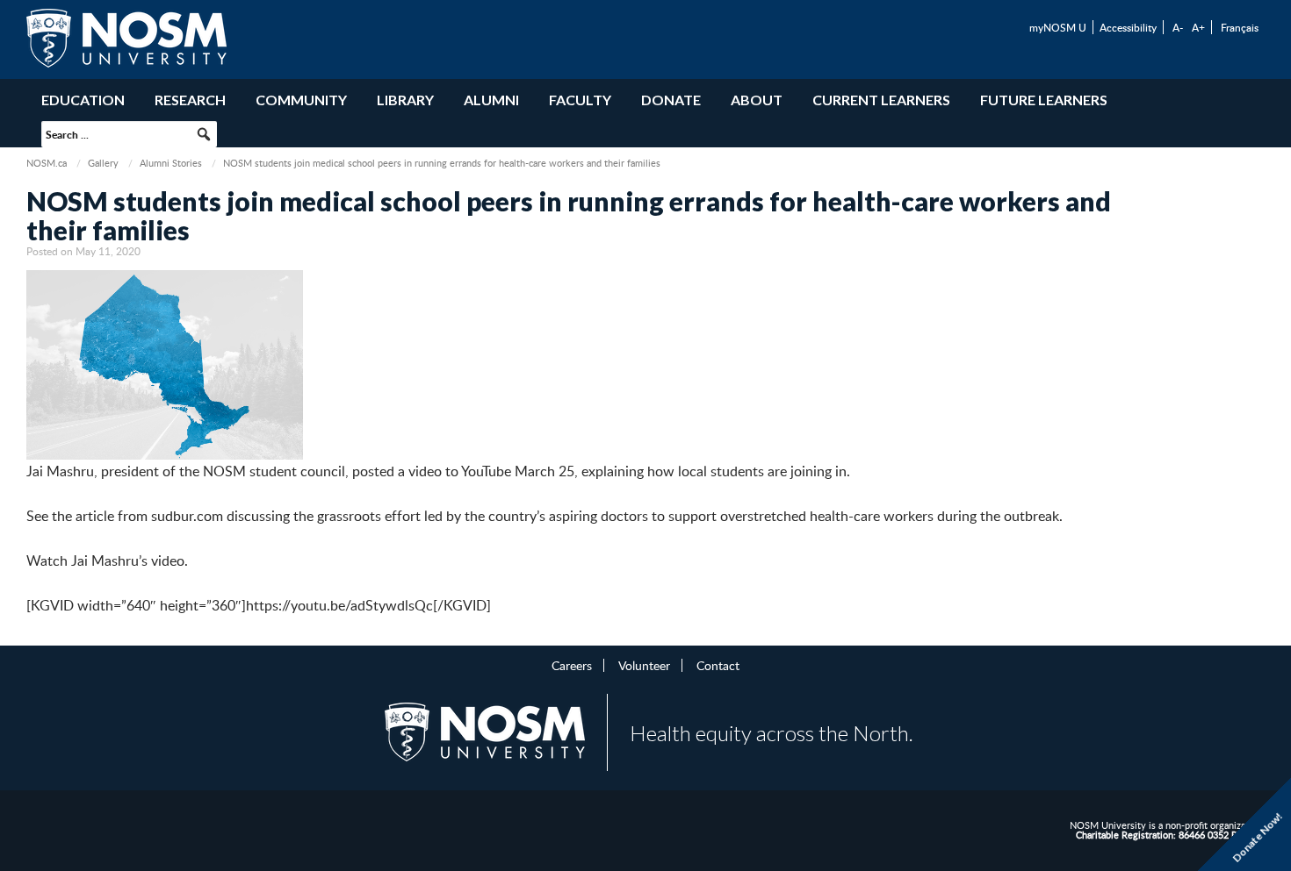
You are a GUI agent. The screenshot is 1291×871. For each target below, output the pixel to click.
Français (1240, 27)
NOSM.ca (46, 162)
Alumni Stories (171, 162)
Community (301, 99)
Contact (717, 665)
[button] (204, 134)
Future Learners (1043, 99)
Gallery (103, 162)
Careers (572, 665)
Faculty (580, 99)
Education (83, 99)
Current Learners (881, 99)
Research (190, 99)
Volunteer (644, 665)
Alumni (491, 99)
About (757, 99)
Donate (671, 99)
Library (405, 99)
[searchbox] (129, 134)
